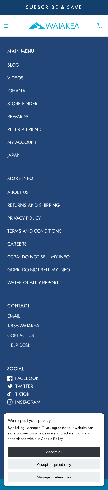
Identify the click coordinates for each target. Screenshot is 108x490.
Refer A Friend (24, 129)
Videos (15, 78)
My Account (22, 142)
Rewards (17, 116)
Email (13, 316)
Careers (17, 244)
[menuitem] (54, 64)
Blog (13, 65)
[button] (6, 25)
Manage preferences (54, 477)
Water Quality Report (32, 282)
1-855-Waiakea (23, 325)
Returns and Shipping (33, 205)
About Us (18, 192)
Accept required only (54, 464)
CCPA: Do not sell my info (38, 256)
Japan (14, 155)
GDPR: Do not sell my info (38, 269)
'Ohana (16, 90)
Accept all (54, 452)
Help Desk (18, 345)
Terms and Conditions (34, 231)
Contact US (20, 335)
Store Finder (22, 103)
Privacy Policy (24, 218)
